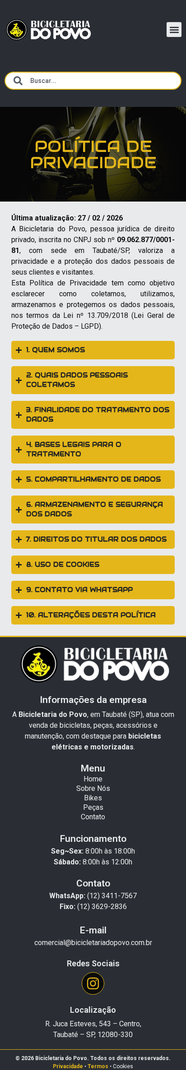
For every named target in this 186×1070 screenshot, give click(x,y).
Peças (93, 807)
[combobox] (93, 81)
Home (93, 779)
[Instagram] (93, 983)
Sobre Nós (93, 788)
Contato (93, 817)
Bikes (93, 798)
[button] (174, 29)
